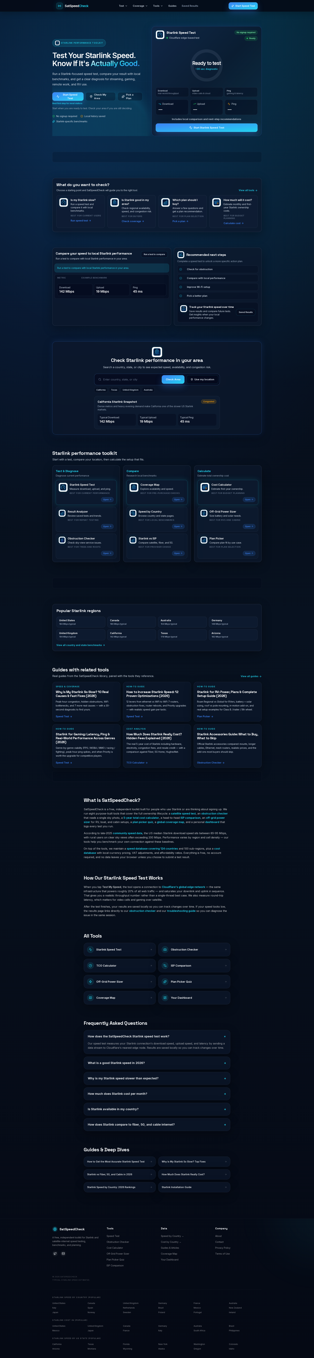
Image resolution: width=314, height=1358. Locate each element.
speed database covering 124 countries (152, 848)
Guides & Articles (170, 1247)
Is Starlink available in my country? (157, 1109)
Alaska (161, 1349)
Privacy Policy (222, 1247)
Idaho (231, 1349)
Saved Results (190, 5)
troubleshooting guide (181, 910)
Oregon (197, 1349)
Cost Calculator (115, 1247)
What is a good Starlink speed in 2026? (157, 1063)
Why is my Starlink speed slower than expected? (157, 1078)
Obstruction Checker (118, 1241)
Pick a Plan (129, 96)
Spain (90, 1308)
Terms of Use (222, 1253)
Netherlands (129, 1308)
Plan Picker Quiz (115, 1259)
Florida (126, 1344)
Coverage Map (169, 1253)
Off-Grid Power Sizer (118, 1253)
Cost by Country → (171, 1241)
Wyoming (127, 1349)
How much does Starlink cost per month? (157, 1094)
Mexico (197, 1308)
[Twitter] (55, 1253)
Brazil (161, 1308)
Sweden (127, 1312)
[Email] (63, 1253)
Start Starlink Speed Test (209, 127)
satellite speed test (183, 813)
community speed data (127, 833)
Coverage (138, 5)
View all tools (247, 190)
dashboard (212, 822)
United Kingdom (130, 390)
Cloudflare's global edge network (183, 887)
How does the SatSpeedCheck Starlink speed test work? (157, 1036)
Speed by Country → (172, 1236)
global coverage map (170, 822)
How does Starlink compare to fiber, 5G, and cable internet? (157, 1125)
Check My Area (100, 96)
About (218, 1236)
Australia (148, 390)
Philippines (234, 1330)
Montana (92, 1349)
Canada (91, 1303)
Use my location (204, 379)
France (197, 1303)
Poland (161, 1312)
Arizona (56, 1349)
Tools (156, 5)
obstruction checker (214, 813)
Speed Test (113, 1236)
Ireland (232, 1312)
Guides (172, 5)
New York (162, 1344)
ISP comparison (191, 817)
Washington (199, 1344)
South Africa (199, 1330)
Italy (54, 1308)
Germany (162, 1303)
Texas (114, 390)
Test (121, 5)
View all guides (250, 676)
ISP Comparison (115, 1265)
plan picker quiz (143, 822)
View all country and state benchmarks (79, 645)
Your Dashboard (169, 1259)
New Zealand (235, 1308)
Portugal (198, 1312)
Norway (91, 1312)
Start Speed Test (245, 5)
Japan (55, 1312)
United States (58, 1303)
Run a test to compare (154, 254)
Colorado (233, 1344)
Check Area (173, 379)
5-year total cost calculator (141, 817)
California (100, 390)
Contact (219, 1241)
